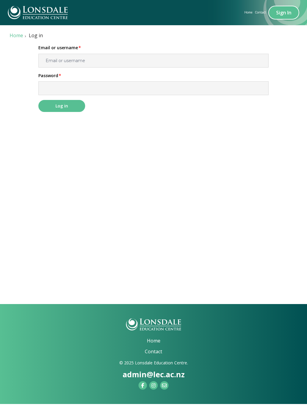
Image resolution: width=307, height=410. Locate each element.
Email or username (58, 47)
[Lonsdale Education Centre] (153, 324)
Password (48, 75)
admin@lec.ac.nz (154, 374)
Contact (260, 12)
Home (248, 12)
